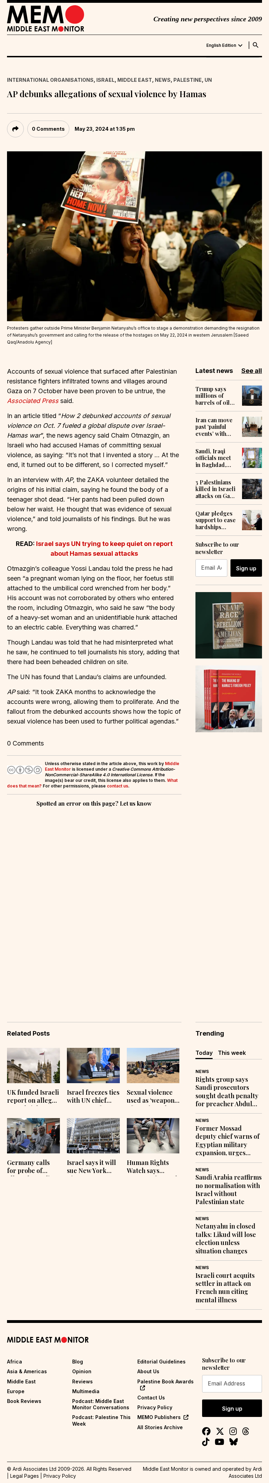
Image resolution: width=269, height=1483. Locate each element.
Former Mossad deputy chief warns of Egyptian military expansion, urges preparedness (227, 1140)
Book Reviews (24, 1401)
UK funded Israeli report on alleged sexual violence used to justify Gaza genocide (33, 1097)
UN (208, 80)
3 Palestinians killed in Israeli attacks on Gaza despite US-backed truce (215, 489)
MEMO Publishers (159, 1417)
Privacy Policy (154, 1407)
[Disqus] (94, 904)
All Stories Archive (160, 1427)
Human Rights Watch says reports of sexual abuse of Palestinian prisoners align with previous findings (152, 1167)
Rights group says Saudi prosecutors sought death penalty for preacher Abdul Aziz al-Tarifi (226, 1091)
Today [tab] (204, 1052)
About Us (148, 1371)
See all (251, 370)
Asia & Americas (27, 1371)
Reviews (82, 1381)
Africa (14, 1362)
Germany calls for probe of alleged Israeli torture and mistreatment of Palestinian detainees (31, 1167)
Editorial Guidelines (161, 1362)
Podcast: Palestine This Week (101, 1420)
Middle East (134, 80)
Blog (77, 1362)
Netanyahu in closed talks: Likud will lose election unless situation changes (225, 1238)
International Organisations (50, 80)
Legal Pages (24, 1476)
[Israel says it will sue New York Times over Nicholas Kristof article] (93, 1135)
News (163, 80)
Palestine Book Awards (165, 1381)
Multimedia (85, 1391)
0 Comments (48, 129)
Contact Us (151, 1398)
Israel (105, 80)
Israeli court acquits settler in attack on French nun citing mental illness (225, 1288)
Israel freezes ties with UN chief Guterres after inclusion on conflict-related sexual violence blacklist (93, 1097)
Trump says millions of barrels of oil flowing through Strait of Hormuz (213, 396)
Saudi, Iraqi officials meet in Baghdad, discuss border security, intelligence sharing (215, 458)
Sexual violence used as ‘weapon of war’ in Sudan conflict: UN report (150, 1097)
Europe (16, 1391)
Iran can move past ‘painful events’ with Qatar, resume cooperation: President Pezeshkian (214, 427)
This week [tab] (232, 1052)
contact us (117, 786)
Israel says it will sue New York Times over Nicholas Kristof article (91, 1167)
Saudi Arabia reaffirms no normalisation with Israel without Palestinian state (228, 1189)
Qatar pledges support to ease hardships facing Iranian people (215, 520)
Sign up (246, 568)
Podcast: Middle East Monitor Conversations (100, 1404)
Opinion (81, 1371)
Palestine (187, 80)
